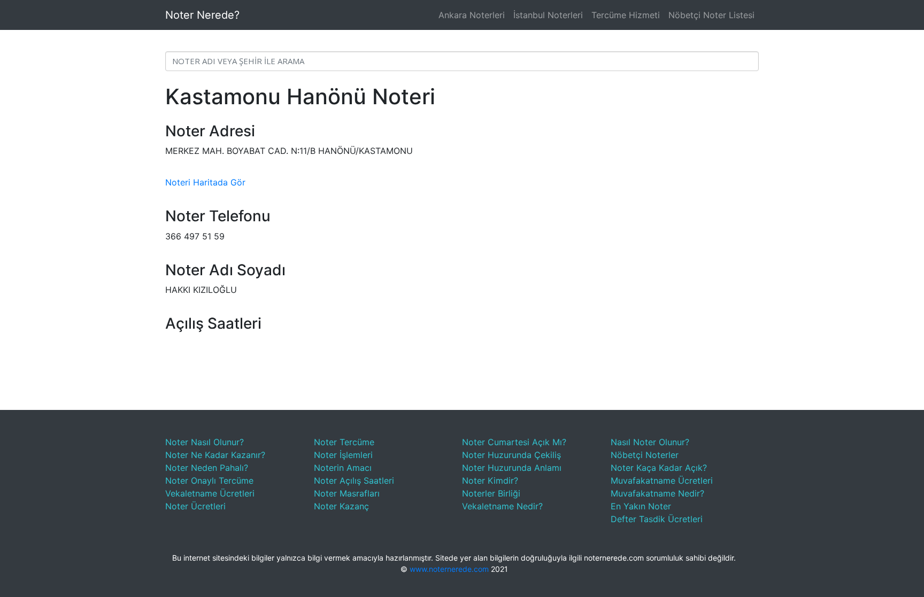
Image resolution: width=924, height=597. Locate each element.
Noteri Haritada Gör (205, 182)
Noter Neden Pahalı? (206, 467)
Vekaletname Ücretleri (210, 493)
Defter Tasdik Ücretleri (657, 519)
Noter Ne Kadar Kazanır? (215, 454)
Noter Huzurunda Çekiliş (511, 454)
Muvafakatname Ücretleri (662, 480)
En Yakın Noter (641, 506)
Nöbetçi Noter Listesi (711, 15)
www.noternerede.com (449, 568)
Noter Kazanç (341, 506)
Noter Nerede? (202, 15)
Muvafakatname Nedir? (657, 493)
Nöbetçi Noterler (645, 454)
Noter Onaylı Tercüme (209, 480)
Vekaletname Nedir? (502, 506)
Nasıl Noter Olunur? (650, 442)
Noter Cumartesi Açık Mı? (514, 442)
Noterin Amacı (343, 467)
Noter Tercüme (344, 442)
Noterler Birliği (491, 493)
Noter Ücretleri (195, 506)
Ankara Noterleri (471, 15)
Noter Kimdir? (490, 480)
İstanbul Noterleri (548, 15)
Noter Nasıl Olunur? (204, 442)
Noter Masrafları (347, 493)
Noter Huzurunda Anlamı (511, 467)
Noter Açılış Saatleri (354, 480)
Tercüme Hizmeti (625, 15)
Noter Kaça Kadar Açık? (659, 467)
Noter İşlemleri (343, 454)
